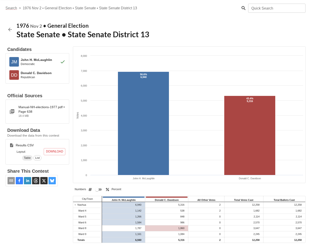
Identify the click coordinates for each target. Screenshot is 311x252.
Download (54, 151)
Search (11, 8)
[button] (27, 158)
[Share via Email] (11, 180)
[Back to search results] (10, 29)
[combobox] (276, 8)
